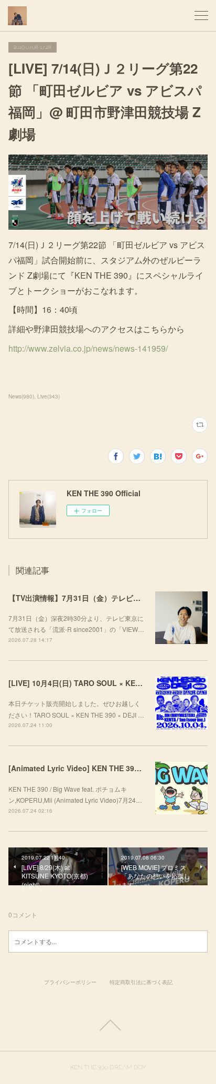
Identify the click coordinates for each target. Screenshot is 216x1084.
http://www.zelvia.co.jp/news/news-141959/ (88, 348)
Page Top (108, 1025)
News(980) (21, 396)
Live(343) (48, 396)
